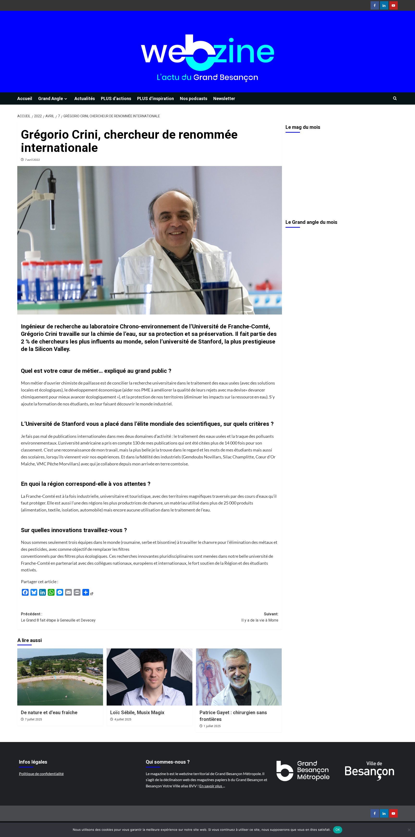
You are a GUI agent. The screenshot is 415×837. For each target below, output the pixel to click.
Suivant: (259, 617)
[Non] (409, 829)
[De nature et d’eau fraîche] (60, 677)
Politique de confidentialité (41, 773)
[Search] (395, 98)
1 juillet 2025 (212, 726)
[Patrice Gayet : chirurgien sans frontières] (239, 677)
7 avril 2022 (32, 159)
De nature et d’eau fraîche (49, 712)
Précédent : (58, 617)
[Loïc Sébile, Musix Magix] (149, 677)
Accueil (24, 98)
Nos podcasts (193, 98)
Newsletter (224, 98)
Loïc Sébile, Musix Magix (137, 712)
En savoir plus (211, 786)
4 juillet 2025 (122, 719)
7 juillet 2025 (33, 719)
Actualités (84, 98)
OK (338, 829)
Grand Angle (50, 98)
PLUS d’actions (116, 98)
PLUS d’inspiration (155, 98)
